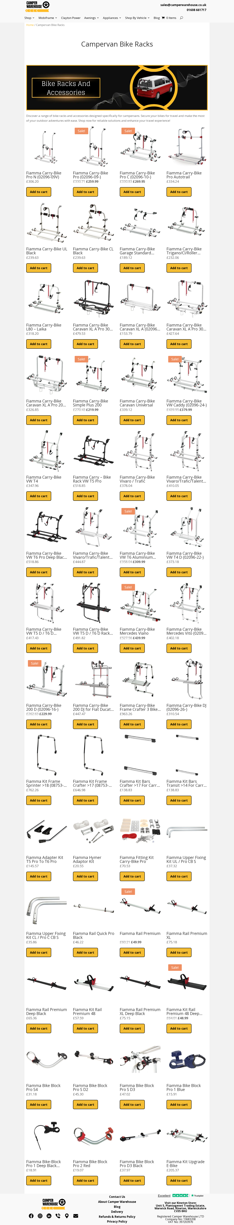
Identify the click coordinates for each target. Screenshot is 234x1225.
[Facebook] (31, 1215)
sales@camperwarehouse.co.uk (183, 5)
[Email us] (75, 1215)
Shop (27, 18)
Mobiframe (46, 18)
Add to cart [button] (38, 192)
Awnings (90, 18)
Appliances (110, 18)
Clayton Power (71, 18)
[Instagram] (40, 1215)
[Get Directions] (66, 1215)
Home (30, 25)
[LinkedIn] (49, 1215)
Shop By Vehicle (135, 18)
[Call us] (58, 1215)
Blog (157, 18)
